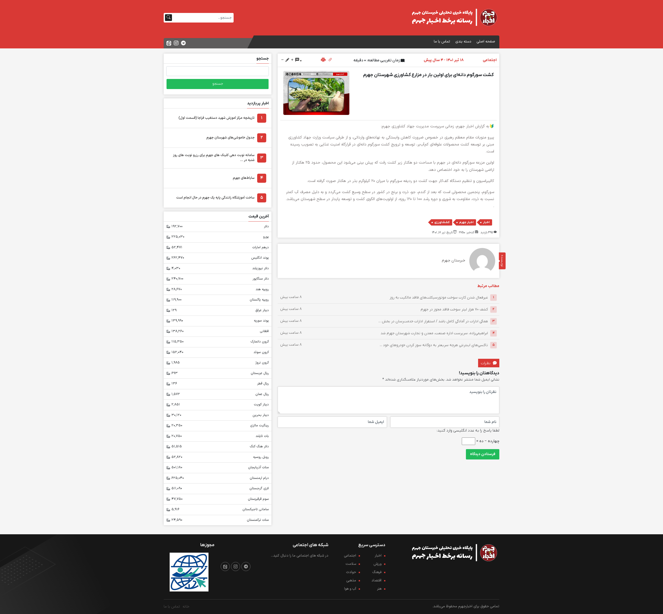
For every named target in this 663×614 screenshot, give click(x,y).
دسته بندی (463, 41)
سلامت (350, 564)
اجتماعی (350, 555)
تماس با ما (442, 41)
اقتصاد (376, 580)
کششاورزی (442, 222)
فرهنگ (376, 572)
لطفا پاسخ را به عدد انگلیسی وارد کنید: (468, 430)
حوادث (351, 572)
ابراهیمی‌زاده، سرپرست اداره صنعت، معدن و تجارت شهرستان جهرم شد (434, 333)
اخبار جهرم (466, 222)
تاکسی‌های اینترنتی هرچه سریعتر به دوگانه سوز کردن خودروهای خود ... (434, 344)
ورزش (377, 564)
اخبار (486, 222)
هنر (379, 588)
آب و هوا (350, 588)
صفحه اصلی (486, 41)
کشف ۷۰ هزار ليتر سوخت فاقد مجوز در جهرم (454, 309)
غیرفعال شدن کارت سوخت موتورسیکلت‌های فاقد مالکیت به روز (439, 297)
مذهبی (351, 580)
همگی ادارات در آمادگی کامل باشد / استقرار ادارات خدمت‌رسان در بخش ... (433, 321)
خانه (186, 606)
